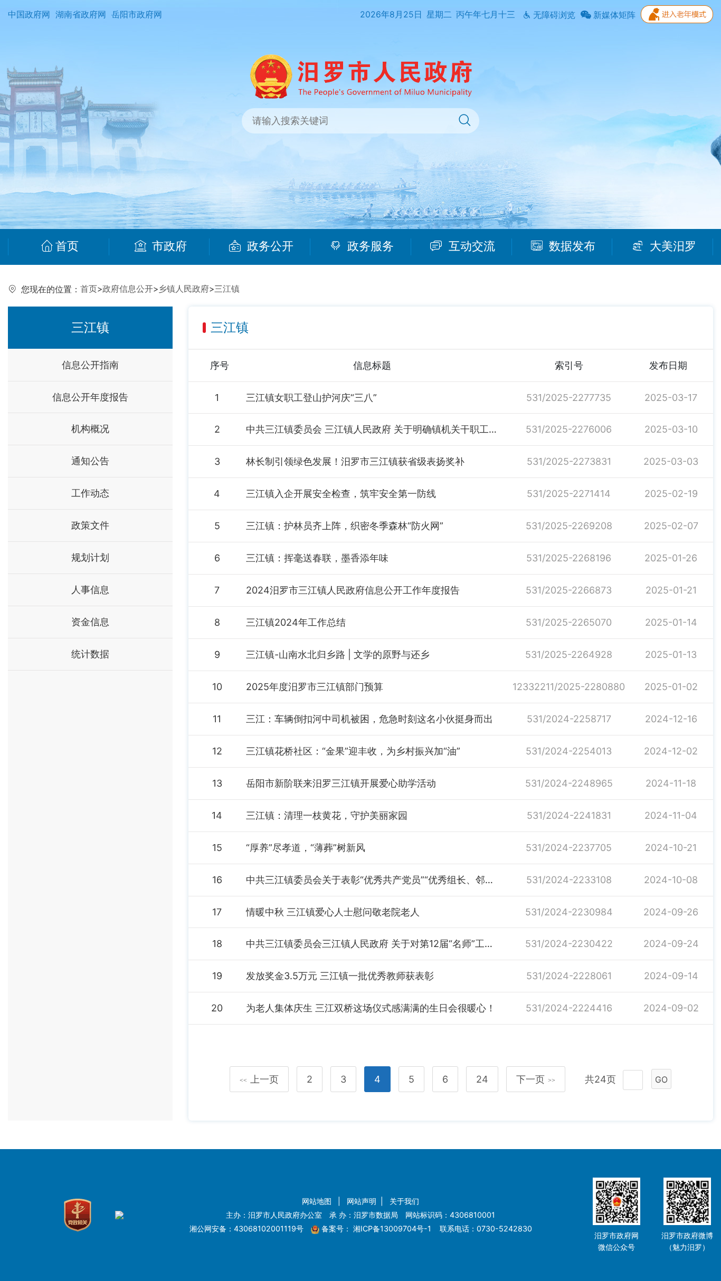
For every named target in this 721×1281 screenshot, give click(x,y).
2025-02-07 (671, 525)
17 (217, 911)
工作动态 (90, 493)
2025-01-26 (670, 557)
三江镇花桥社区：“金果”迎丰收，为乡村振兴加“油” (353, 751)
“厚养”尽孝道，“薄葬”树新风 (305, 847)
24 (482, 1079)
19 (217, 975)
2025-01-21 (671, 590)
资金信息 (90, 621)
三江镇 (227, 289)
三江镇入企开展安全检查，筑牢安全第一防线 (341, 493)
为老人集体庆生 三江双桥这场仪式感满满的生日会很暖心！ (371, 1008)
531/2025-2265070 (569, 622)
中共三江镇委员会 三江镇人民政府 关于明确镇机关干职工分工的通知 (372, 429)
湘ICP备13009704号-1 (393, 1228)
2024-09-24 (671, 943)
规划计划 (90, 557)
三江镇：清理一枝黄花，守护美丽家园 (326, 815)
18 (217, 943)
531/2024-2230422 (569, 943)
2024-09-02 (671, 1008)
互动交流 (470, 246)
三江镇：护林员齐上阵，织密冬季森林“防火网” (344, 525)
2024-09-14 (671, 975)
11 (217, 718)
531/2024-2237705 (569, 847)
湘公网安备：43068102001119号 (246, 1228)
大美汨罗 (671, 246)
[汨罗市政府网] (361, 75)
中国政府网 (29, 14)
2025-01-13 (671, 654)
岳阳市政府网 (136, 14)
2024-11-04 (670, 815)
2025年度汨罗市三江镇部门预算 (314, 686)
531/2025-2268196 (568, 557)
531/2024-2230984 (569, 911)
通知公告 (90, 460)
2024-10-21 (671, 847)
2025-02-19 (671, 493)
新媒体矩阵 (613, 15)
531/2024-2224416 (569, 1008)
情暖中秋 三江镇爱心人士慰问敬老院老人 (333, 911)
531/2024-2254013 (569, 751)
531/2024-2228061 (569, 975)
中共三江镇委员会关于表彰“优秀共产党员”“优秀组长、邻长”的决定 (372, 879)
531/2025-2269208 (569, 525)
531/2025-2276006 (569, 429)
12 (217, 751)
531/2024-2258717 (569, 718)
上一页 (259, 1079)
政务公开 (268, 246)
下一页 (535, 1079)
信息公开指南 (90, 364)
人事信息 (90, 589)
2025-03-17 (670, 397)
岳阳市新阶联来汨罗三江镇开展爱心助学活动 (341, 783)
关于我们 (404, 1201)
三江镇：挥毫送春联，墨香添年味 (317, 557)
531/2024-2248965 (569, 783)
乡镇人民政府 (183, 289)
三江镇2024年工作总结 (296, 622)
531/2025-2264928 (568, 654)
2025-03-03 (670, 461)
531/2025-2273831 (569, 461)
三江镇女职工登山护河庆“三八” (311, 397)
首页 (67, 246)
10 (217, 686)
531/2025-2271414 (569, 493)
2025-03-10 (671, 429)
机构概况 (90, 428)
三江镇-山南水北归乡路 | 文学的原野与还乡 (338, 654)
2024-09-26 (670, 911)
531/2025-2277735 (568, 397)
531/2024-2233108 (569, 879)
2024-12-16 (671, 718)
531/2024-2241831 (569, 815)
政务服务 (369, 246)
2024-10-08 (671, 879)
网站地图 (318, 1201)
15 (217, 847)
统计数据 (90, 653)
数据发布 (570, 246)
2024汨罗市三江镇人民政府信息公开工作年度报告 (353, 590)
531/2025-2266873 (569, 590)
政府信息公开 (127, 289)
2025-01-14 (671, 622)
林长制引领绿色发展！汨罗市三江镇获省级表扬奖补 (355, 461)
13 (217, 783)
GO (661, 1079)
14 (217, 815)
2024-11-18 (671, 783)
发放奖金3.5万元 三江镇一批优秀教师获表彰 (340, 975)
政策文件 (90, 525)
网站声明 (361, 1201)
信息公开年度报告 (90, 397)
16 (217, 879)
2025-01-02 (671, 686)
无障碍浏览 (553, 15)
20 (217, 1008)
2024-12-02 (671, 751)
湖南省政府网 (80, 14)
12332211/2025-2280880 (569, 686)
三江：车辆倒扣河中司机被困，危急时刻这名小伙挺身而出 (369, 718)
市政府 (168, 246)
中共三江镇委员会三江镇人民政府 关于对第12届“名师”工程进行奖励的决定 (372, 943)
